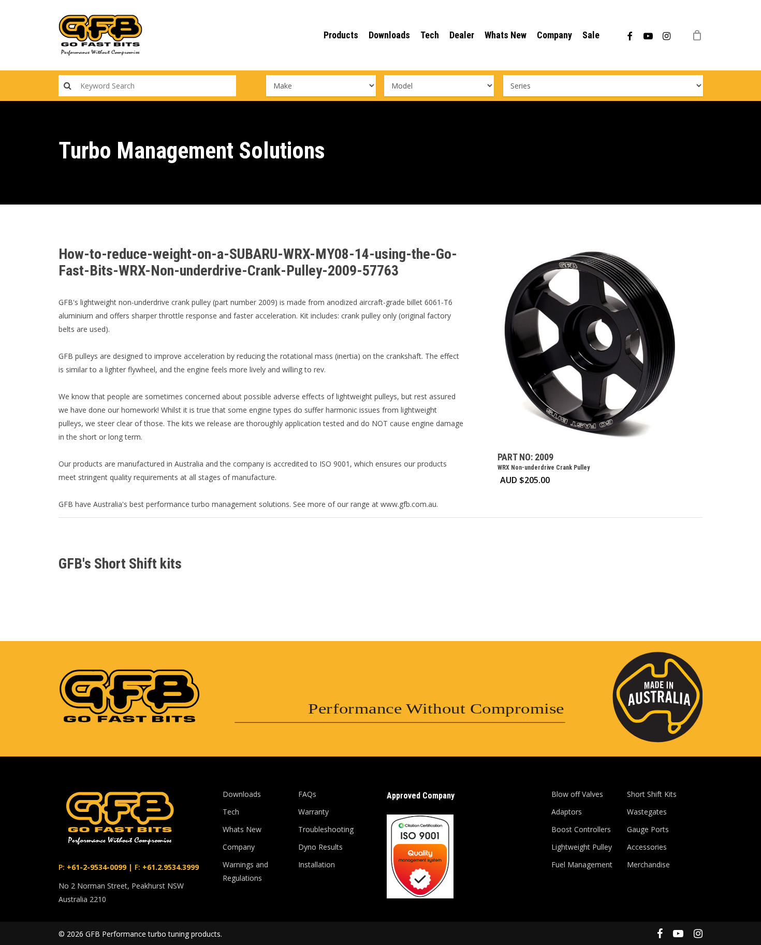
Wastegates (647, 812)
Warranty (313, 812)
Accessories (647, 847)
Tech (231, 812)
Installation (316, 864)
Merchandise (648, 864)
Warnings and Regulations (245, 871)
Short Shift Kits (652, 794)
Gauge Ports (648, 829)
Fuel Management (581, 864)
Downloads (242, 794)
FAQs (307, 794)
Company (239, 847)
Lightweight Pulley (581, 847)
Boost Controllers (581, 829)
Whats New (242, 829)
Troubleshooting (326, 829)
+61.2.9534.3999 (169, 867)
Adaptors (566, 812)
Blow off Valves (577, 794)
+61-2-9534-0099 (95, 867)
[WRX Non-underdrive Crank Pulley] (591, 344)
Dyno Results (320, 847)
